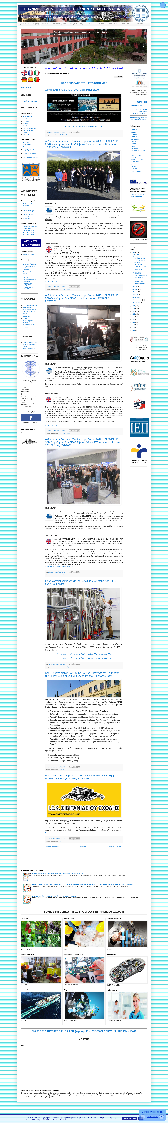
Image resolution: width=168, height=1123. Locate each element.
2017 (133, 327)
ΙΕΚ (61, 841)
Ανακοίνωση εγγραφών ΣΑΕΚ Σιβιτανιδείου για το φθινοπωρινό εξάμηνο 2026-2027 (57, 874)
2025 (133, 306)
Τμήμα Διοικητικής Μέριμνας (28, 215)
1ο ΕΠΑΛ (26, 119)
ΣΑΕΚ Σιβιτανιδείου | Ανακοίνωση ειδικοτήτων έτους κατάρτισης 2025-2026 (55, 896)
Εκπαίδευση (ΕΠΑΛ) (59, 24)
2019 (133, 322)
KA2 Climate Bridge (137, 194)
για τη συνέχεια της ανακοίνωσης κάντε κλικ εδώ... (60, 281)
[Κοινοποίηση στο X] (74, 132)
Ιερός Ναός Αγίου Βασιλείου (28, 321)
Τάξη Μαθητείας (64, 667)
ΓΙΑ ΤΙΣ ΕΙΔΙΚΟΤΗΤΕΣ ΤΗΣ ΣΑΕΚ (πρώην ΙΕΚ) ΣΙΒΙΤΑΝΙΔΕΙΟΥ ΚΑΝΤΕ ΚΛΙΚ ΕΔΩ (84, 1031)
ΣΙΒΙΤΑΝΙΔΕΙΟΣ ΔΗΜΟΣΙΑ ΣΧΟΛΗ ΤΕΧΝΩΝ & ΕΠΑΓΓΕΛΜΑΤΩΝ (71, 9)
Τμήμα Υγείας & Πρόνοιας (27, 276)
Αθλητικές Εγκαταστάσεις (30, 305)
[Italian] (37, 75)
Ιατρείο (25, 318)
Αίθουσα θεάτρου (28, 307)
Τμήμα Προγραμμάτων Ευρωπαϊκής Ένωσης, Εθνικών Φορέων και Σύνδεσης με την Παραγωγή (30, 266)
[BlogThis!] (72, 132)
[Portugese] (37, 82)
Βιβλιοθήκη (26, 218)
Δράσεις (133, 144)
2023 (133, 311)
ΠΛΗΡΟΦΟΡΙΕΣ (129, 1118)
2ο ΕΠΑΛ (26, 121)
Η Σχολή (36, 24)
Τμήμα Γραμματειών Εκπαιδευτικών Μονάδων (30, 211)
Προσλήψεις (125, 24)
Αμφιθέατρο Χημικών (29, 325)
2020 (133, 319)
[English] (24, 75)
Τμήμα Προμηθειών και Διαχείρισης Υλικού (30, 233)
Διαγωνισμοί (135, 139)
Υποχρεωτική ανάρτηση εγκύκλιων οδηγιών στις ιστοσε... (140, 274)
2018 (133, 325)
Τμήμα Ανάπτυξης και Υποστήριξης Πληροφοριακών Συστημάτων (29, 282)
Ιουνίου (135, 289)
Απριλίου (136, 294)
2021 (133, 316)
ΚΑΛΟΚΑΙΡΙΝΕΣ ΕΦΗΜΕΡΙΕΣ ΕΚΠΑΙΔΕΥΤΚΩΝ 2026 (139, 112)
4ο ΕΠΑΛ (26, 126)
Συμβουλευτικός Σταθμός (30, 157)
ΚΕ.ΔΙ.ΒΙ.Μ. (90, 24)
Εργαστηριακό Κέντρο (29, 128)
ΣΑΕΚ (133, 164)
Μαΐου (135, 292)
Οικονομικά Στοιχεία (137, 159)
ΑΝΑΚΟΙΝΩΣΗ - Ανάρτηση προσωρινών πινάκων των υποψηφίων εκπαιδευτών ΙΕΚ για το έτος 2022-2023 (82, 777)
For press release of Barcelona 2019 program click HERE (84, 126)
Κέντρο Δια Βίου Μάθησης (28, 272)
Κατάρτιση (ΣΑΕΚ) (76, 24)
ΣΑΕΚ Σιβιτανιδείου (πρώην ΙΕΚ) (29, 143)
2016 (133, 330)
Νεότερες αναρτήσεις (52, 847)
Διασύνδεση (113, 24)
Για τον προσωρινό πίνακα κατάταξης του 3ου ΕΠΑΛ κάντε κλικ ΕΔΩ (84, 658)
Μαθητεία (26, 134)
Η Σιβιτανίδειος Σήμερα (30, 342)
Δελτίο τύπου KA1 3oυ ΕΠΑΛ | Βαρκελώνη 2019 (72, 89)
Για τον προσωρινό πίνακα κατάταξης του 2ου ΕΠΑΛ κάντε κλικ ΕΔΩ (84, 654)
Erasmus (68, 135)
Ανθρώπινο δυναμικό (29, 348)
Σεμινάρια (134, 166)
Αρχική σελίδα (24, 24)
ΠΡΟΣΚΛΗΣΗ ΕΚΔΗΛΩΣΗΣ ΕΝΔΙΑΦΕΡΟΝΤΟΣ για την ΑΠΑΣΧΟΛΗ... (140, 266)
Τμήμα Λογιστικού (28, 231)
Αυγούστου (137, 254)
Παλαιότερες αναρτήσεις (114, 847)
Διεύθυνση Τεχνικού (29, 254)
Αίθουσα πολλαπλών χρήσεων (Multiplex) (29, 310)
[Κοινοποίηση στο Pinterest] (78, 132)
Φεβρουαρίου (137, 300)
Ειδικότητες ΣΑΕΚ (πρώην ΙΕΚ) (28, 150)
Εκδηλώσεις (135, 148)
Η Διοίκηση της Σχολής (30, 101)
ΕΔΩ (47, 833)
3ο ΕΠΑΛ (62, 135)
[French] (30, 75)
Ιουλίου (135, 286)
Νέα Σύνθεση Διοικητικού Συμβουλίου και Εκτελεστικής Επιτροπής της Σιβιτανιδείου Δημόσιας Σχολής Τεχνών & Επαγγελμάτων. (82, 674)
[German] (24, 82)
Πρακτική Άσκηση (28, 147)
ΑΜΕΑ (25, 314)
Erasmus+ (101, 24)
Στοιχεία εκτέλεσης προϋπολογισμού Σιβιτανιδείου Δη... (139, 281)
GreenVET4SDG (136, 196)
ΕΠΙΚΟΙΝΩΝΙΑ (138, 24)
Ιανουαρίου (137, 302)
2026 (133, 252)
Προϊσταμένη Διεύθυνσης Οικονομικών (30, 227)
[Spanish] (30, 82)
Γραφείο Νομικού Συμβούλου (28, 288)
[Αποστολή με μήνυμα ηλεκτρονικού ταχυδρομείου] (70, 132)
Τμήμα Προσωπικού (29, 208)
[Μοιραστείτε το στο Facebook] (76, 132)
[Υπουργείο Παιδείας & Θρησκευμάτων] (139, 342)
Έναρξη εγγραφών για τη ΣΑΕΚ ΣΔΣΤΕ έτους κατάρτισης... (140, 258)
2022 (133, 314)
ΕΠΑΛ (133, 146)
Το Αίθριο (26, 327)
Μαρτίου (136, 297)
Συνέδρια (134, 169)
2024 (133, 308)
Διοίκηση (45, 24)
